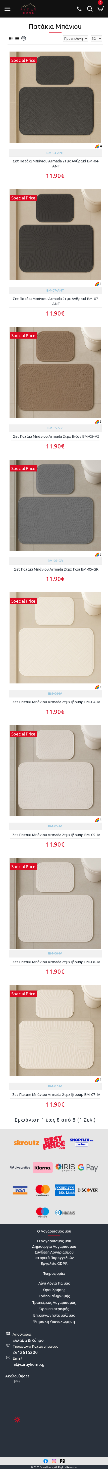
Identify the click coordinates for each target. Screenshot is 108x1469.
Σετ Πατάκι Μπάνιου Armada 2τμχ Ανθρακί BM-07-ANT (56, 301)
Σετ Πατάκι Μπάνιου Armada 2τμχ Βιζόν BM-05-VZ (56, 436)
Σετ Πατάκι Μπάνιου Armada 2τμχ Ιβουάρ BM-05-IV (56, 835)
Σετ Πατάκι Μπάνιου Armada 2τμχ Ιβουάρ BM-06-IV (56, 962)
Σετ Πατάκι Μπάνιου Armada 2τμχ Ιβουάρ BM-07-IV (56, 1094)
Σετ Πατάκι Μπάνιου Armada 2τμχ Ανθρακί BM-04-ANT (56, 163)
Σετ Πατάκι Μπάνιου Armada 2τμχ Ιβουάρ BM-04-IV (56, 702)
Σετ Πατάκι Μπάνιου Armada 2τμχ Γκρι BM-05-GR (56, 569)
